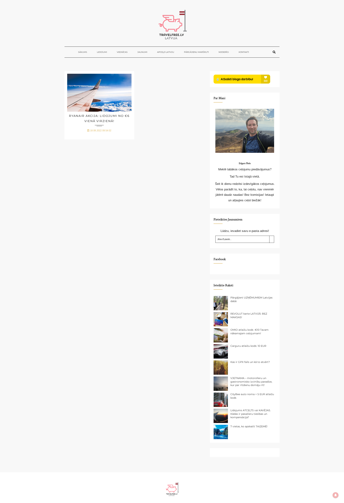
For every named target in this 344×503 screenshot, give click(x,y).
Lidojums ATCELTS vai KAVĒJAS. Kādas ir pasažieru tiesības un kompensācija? (250, 414)
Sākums (82, 52)
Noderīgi (224, 52)
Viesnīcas (122, 52)
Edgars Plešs (245, 163)
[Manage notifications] (335, 495)
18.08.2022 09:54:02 (100, 130)
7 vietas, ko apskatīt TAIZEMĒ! (248, 426)
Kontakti (244, 52)
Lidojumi (102, 52)
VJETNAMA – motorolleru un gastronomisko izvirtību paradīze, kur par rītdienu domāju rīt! (251, 381)
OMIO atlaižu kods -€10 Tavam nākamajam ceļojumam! (249, 331)
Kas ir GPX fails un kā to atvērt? (250, 362)
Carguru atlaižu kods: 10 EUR (248, 346)
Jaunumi (142, 52)
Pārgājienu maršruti (196, 52)
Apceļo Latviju (165, 52)
